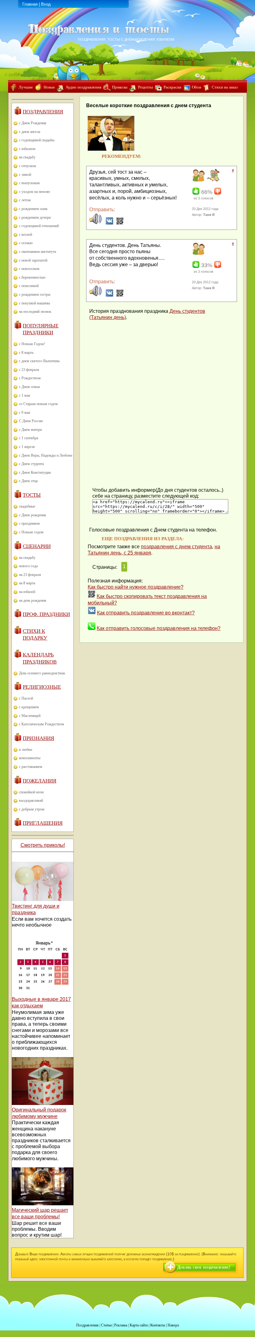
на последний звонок (35, 311)
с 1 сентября (28, 438)
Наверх (173, 1325)
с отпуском (27, 166)
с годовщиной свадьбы (36, 140)
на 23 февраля (30, 575)
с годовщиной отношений (39, 226)
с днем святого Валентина (39, 361)
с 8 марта (26, 352)
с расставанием (30, 766)
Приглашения (43, 823)
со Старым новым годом (38, 404)
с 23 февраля (29, 369)
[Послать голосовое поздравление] (95, 223)
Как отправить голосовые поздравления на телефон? (158, 628)
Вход (46, 4)
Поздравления (43, 112)
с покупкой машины (34, 303)
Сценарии (37, 546)
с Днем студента (31, 464)
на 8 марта (27, 583)
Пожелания (39, 781)
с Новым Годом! (32, 344)
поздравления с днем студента (176, 546)
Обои (196, 87)
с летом (25, 200)
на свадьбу (27, 157)
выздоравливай (31, 800)
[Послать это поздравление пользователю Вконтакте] (109, 223)
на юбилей (27, 592)
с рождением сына (33, 209)
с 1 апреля (27, 447)
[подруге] (213, 180)
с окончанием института (37, 251)
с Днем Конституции (35, 472)
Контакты (157, 1325)
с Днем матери (30, 429)
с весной (25, 234)
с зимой (25, 174)
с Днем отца (28, 481)
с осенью (26, 243)
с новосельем (29, 269)
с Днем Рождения (32, 123)
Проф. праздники (46, 614)
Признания (38, 738)
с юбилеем (27, 149)
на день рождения (32, 600)
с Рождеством (30, 378)
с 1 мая (24, 395)
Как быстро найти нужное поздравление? (135, 587)
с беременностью (32, 277)
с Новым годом (31, 532)
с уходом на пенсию (34, 191)
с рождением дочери (35, 217)
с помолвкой (29, 286)
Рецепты (145, 87)
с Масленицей (29, 716)
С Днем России (31, 421)
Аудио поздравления (83, 87)
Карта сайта (139, 1325)
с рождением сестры (34, 294)
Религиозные (42, 687)
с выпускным (29, 183)
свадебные (27, 506)
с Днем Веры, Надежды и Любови (45, 455)
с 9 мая (24, 412)
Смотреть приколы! (43, 845)
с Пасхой (26, 698)
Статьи (106, 1325)
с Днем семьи (29, 387)
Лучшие (26, 87)
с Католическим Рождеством (41, 724)
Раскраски (172, 87)
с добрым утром (31, 809)
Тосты (32, 495)
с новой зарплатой (33, 260)
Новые (49, 87)
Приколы (120, 87)
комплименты (29, 758)
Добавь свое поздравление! (203, 1267)
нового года (28, 566)
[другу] (198, 180)
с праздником (29, 523)
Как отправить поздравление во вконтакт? (146, 612)
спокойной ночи (31, 792)
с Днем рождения (32, 515)
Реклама (120, 1325)
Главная (30, 4)
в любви (25, 749)
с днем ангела (29, 132)
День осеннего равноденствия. (42, 673)
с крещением (29, 707)
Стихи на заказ (225, 87)
